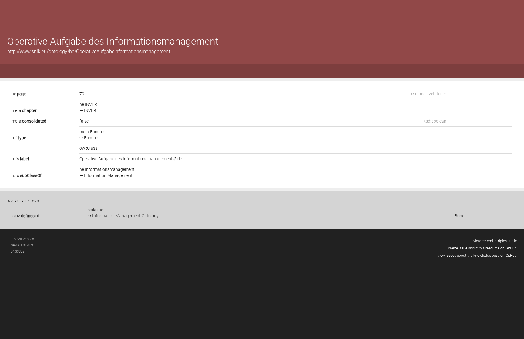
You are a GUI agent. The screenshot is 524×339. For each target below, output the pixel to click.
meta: (24, 110)
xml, (490, 241)
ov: (25, 215)
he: (19, 93)
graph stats (22, 245)
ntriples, (501, 241)
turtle (512, 241)
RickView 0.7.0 (22, 239)
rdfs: (20, 158)
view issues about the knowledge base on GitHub (477, 255)
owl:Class (88, 148)
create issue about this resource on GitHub (482, 248)
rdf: (19, 137)
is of (25, 215)
